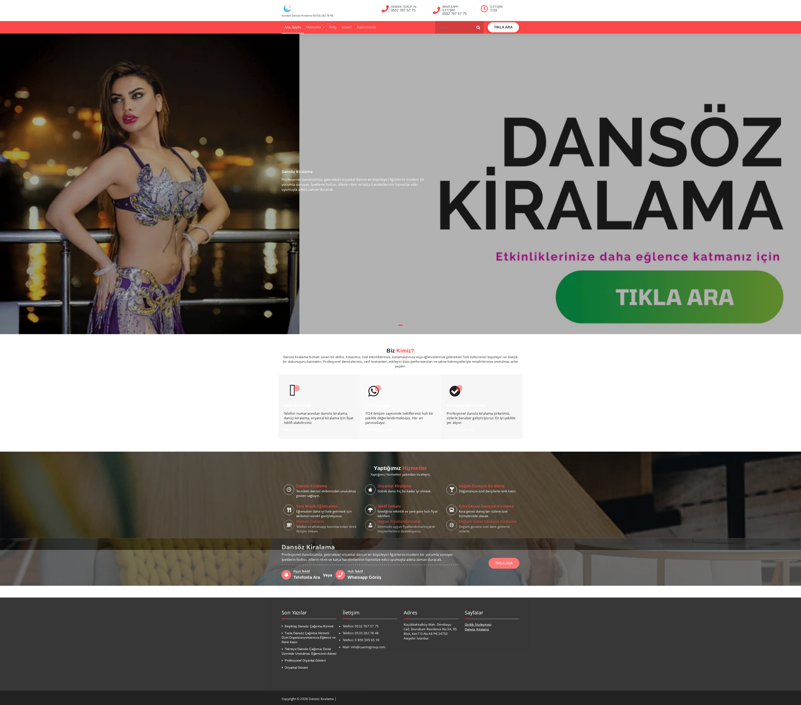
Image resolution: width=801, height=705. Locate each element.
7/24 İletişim (377, 405)
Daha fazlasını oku (297, 429)
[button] (479, 27)
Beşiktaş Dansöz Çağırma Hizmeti (309, 626)
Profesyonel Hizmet (466, 405)
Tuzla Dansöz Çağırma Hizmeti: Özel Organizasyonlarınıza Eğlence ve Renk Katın (309, 637)
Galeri (346, 27)
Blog (332, 27)
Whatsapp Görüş (365, 589)
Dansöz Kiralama (477, 629)
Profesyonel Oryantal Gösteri (305, 660)
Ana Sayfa (292, 27)
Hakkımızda (366, 27)
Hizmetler (314, 27)
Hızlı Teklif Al (297, 405)
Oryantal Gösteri (296, 667)
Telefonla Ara (306, 589)
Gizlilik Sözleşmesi (478, 624)
